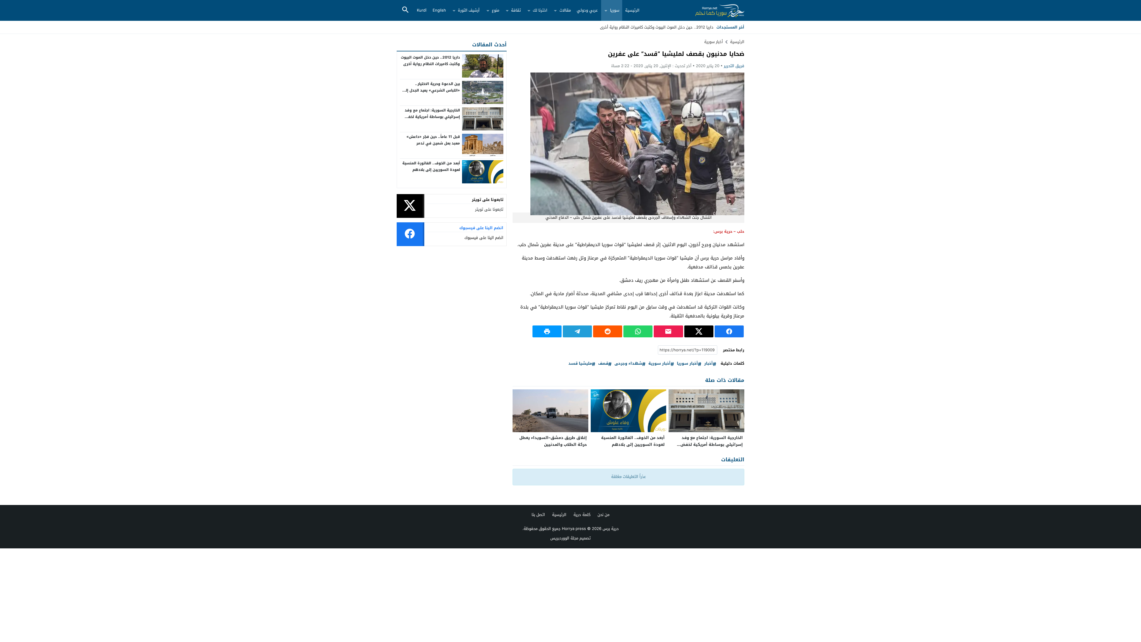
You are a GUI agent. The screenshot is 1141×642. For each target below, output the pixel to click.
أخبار (708, 364)
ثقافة (516, 10)
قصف (603, 364)
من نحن (603, 514)
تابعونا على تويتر (489, 209)
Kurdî (421, 10)
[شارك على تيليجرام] (577, 331)
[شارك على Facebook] (729, 331)
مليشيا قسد (580, 364)
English (439, 10)
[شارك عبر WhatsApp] (638, 331)
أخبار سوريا (687, 364)
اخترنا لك (540, 10)
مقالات (565, 10)
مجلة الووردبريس (564, 538)
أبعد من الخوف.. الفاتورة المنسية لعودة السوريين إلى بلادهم (633, 441)
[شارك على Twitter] (699, 331)
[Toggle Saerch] (405, 10)
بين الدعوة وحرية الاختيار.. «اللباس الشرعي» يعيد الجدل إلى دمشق (431, 90)
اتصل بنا (538, 514)
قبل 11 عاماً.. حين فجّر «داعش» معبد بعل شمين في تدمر (433, 140)
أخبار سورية (713, 41)
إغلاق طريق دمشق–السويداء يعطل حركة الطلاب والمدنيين (553, 441)
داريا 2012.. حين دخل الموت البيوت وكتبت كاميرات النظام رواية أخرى (430, 60)
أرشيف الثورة (469, 10)
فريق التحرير (734, 66)
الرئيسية (632, 10)
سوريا (614, 10)
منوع (495, 10)
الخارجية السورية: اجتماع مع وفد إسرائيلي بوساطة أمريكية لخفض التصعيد (711, 444)
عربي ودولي (587, 10)
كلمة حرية (581, 514)
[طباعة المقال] (547, 331)
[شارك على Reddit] (608, 331)
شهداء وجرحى (628, 364)
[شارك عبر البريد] (668, 331)
